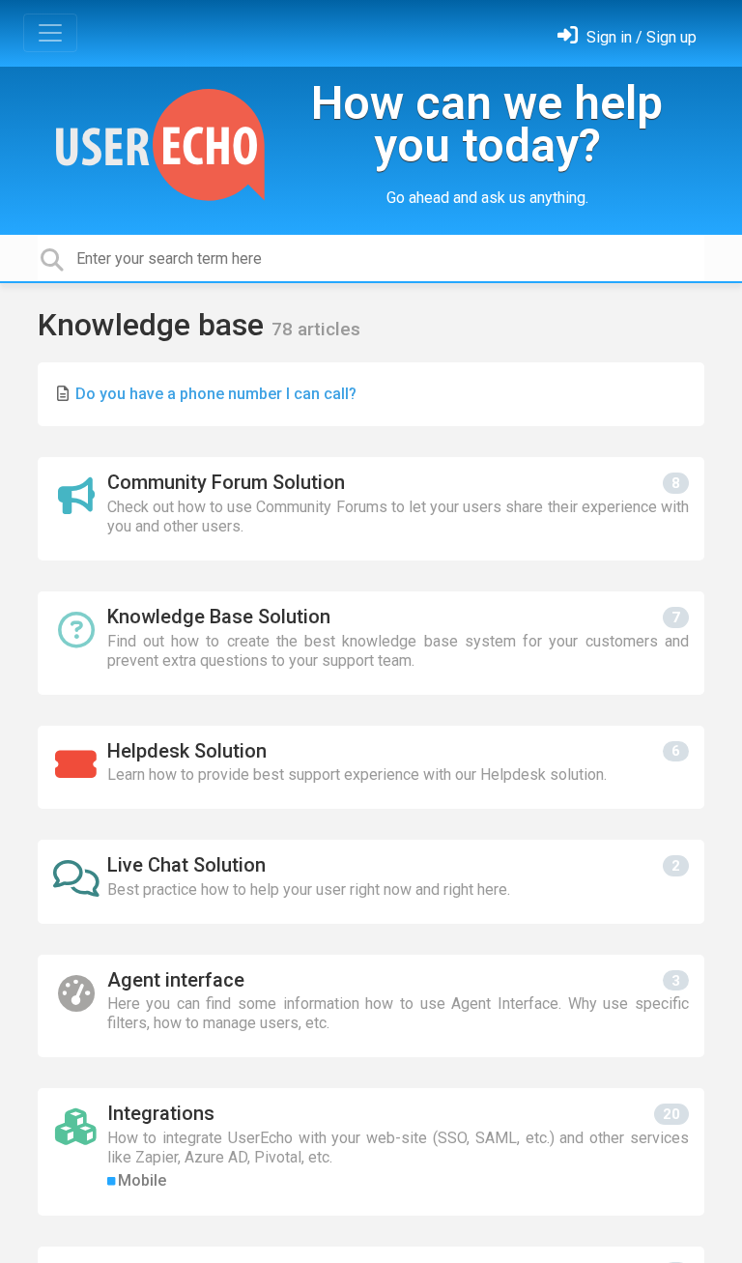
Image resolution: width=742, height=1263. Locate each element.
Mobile (142, 1180)
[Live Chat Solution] (371, 882)
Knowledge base (154, 324)
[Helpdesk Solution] (371, 768)
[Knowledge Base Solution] (371, 643)
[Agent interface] (371, 1006)
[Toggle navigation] (50, 33)
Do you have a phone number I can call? (216, 394)
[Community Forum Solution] (371, 508)
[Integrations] (371, 1151)
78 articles (315, 329)
